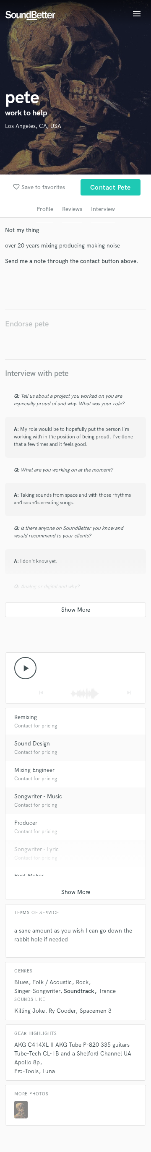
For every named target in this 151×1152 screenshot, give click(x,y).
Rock (82, 982)
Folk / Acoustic (52, 982)
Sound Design (32, 743)
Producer (25, 822)
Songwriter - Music (38, 796)
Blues (21, 982)
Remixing (25, 717)
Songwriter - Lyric (36, 849)
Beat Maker (29, 875)
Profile (44, 209)
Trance (107, 991)
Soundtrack (79, 991)
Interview (103, 209)
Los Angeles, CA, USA (33, 126)
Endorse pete (27, 324)
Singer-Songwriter (37, 991)
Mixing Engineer (34, 770)
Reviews (72, 209)
